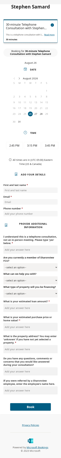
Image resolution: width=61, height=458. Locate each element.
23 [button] (14, 113)
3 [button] (19, 96)
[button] (14, 78)
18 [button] (25, 108)
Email (6, 196)
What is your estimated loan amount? (25, 301)
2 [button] (14, 96)
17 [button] (19, 108)
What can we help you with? (19, 273)
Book (30, 407)
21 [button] (41, 108)
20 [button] (35, 108)
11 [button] (25, 102)
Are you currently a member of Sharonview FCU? (28, 259)
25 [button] (25, 113)
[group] (31, 146)
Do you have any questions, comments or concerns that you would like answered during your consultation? (27, 361)
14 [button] (41, 102)
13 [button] (35, 102)
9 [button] (14, 102)
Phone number (12, 208)
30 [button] (14, 121)
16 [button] (14, 108)
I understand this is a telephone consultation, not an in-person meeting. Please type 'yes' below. (30, 240)
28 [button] (41, 113)
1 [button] (46, 90)
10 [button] (19, 102)
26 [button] (30, 113)
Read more (49, 35)
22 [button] (46, 108)
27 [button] (35, 113)
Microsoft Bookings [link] (37, 447)
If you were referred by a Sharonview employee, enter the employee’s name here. (29, 382)
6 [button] (35, 96)
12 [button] (30, 102)
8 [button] (46, 96)
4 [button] (25, 96)
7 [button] (41, 96)
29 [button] (46, 113)
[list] (30, 32)
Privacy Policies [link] (30, 425)
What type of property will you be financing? (29, 287)
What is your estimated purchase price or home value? (27, 319)
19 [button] (30, 108)
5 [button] (30, 96)
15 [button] (46, 102)
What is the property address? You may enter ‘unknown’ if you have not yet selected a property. (30, 339)
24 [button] (19, 113)
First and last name (14, 185)
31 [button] (19, 121)
